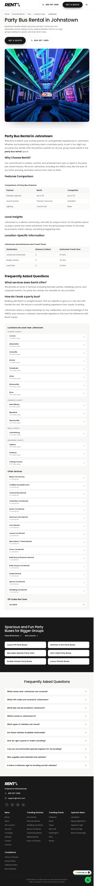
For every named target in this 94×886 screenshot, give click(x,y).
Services (8, 827)
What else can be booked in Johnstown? (26, 706)
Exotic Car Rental (33, 839)
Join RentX (74, 816)
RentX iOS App (75, 827)
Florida (50, 839)
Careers (8, 839)
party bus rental (13, 151)
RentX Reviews (10, 867)
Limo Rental (31, 816)
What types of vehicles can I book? (23, 722)
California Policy (11, 863)
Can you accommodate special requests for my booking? (34, 747)
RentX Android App (77, 831)
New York (51, 827)
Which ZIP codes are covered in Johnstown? (27, 698)
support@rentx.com (16, 797)
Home (7, 14)
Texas (50, 823)
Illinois (50, 819)
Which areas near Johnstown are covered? (27, 690)
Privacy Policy (10, 859)
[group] (47, 196)
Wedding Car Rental (34, 823)
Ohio (29, 14)
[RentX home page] (12, 5)
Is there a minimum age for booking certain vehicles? (32, 764)
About (7, 819)
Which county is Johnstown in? (21, 714)
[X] (12, 803)
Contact (8, 843)
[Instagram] (18, 803)
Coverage (9, 831)
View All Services (12, 636)
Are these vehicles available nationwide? (26, 731)
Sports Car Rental (33, 827)
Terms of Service (11, 855)
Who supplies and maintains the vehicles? (26, 755)
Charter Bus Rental (33, 831)
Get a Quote (72, 4)
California (52, 816)
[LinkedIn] (23, 803)
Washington (53, 831)
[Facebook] (7, 803)
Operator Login (76, 823)
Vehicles (8, 835)
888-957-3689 (52, 4)
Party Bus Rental (18, 14)
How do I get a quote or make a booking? (26, 739)
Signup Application (77, 819)
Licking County (39, 14)
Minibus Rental (32, 835)
